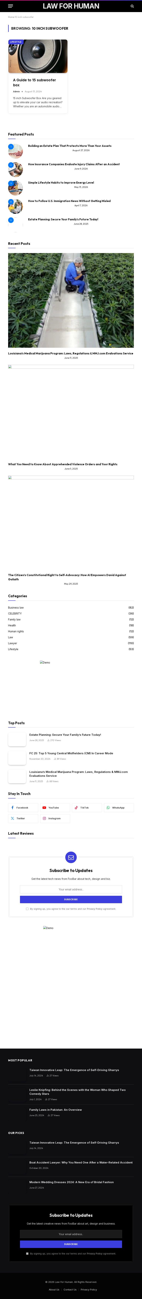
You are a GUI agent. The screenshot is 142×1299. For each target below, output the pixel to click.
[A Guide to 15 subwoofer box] (37, 56)
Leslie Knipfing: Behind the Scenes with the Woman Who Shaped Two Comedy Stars (77, 1092)
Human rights (16, 631)
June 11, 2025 (71, 357)
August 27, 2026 (80, 150)
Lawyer (12, 643)
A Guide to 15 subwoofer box (34, 82)
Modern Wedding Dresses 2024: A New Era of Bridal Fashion (71, 1182)
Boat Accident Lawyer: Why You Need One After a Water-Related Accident (81, 1162)
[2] (15, 176)
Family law (14, 619)
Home (11, 17)
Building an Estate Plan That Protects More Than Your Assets (69, 146)
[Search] (132, 6)
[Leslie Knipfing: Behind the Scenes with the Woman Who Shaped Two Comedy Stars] (17, 1094)
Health (12, 625)
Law (10, 637)
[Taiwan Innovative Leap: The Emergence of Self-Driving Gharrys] (17, 1075)
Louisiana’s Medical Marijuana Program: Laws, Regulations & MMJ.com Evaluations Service (70, 353)
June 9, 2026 (81, 168)
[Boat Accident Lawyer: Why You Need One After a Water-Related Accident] (17, 1167)
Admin (16, 91)
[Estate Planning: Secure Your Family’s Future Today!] (17, 739)
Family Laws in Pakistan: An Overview (55, 1109)
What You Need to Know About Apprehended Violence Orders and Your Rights (62, 464)
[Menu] (10, 6)
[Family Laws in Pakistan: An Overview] (17, 1114)
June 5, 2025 (71, 468)
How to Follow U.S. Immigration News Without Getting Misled (69, 201)
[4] (15, 212)
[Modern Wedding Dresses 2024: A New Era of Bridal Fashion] (17, 1187)
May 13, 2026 (81, 187)
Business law (16, 607)
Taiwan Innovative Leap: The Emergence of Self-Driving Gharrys (74, 1070)
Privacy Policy (94, 908)
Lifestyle (16, 42)
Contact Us (70, 1289)
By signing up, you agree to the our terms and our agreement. (72, 908)
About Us (54, 1289)
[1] (15, 157)
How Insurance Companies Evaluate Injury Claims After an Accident (74, 164)
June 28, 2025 (81, 223)
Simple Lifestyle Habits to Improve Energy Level (61, 182)
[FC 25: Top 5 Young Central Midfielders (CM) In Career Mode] (17, 758)
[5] (15, 231)
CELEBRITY (15, 613)
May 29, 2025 (71, 583)
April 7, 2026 (81, 205)
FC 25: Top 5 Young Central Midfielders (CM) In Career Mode (71, 753)
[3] (15, 194)
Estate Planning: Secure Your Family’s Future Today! (63, 219)
